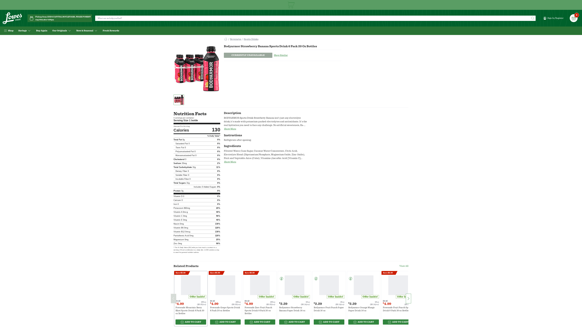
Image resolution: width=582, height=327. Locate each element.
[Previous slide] (173, 298)
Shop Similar (281, 55)
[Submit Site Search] (533, 18)
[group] (196, 68)
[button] (179, 99)
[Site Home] (225, 39)
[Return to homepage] (12, 18)
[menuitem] (41, 30)
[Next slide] (408, 298)
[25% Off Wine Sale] (291, 5)
